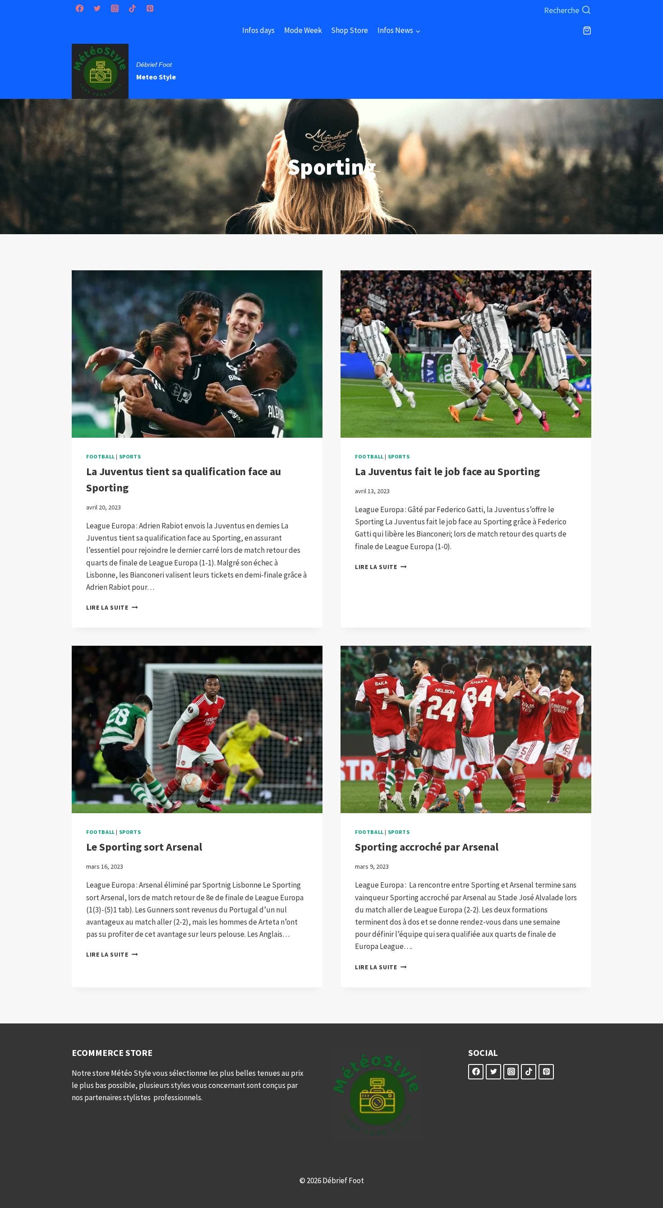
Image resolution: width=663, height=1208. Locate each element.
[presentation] (197, 354)
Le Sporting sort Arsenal (144, 847)
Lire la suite (112, 607)
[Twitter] (97, 8)
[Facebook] (79, 8)
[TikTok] (132, 8)
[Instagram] (114, 8)
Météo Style (131, 1073)
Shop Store (349, 30)
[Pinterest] (149, 8)
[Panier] (587, 30)
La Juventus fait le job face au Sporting (447, 471)
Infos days (258, 30)
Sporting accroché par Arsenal (426, 847)
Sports (130, 456)
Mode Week (303, 30)
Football (100, 456)
